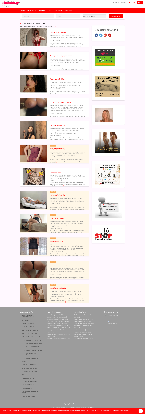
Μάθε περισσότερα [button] (122, 410)
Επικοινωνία (68, 10)
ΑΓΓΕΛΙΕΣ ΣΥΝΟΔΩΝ (57, 36)
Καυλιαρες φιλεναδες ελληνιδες (61, 102)
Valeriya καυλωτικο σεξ (58, 265)
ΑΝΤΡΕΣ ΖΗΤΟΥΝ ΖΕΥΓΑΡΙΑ (31, 330)
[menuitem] (119, 2)
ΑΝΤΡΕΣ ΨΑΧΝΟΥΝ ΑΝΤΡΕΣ (31, 333)
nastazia (52, 228)
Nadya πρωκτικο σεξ (57, 149)
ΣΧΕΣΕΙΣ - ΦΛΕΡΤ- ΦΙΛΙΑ (30, 381)
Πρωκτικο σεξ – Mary (57, 79)
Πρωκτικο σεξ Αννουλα (58, 125)
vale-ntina (53, 251)
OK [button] (140, 411)
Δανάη (52, 65)
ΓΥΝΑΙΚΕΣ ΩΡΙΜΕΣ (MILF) (66, 37)
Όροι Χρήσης (58, 10)
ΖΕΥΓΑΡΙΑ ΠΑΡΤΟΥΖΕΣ (29, 371)
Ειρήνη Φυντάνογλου (55, 180)
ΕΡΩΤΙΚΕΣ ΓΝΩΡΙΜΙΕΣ (59, 62)
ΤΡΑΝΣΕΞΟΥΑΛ (27, 388)
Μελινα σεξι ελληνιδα (57, 195)
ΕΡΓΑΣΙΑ (24, 361)
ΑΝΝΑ (76, 336)
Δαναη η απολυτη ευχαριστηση (61, 56)
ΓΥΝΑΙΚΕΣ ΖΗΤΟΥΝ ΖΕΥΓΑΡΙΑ (69, 59)
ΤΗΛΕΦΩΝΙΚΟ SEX (28, 385)
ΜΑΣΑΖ (52, 39)
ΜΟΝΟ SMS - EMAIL (28, 378)
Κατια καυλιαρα (55, 172)
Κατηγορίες (30, 10)
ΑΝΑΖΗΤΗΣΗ (116, 16)
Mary (52, 88)
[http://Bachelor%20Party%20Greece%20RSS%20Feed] (55, 26)
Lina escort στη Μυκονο (58, 32)
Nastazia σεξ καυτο (57, 218)
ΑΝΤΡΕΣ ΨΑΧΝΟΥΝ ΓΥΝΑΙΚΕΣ (32, 337)
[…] (81, 46)
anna (52, 135)
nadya (52, 156)
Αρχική (22, 10)
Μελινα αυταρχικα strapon (54, 327)
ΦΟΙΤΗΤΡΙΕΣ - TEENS (64, 112)
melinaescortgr (54, 205)
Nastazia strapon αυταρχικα (55, 338)
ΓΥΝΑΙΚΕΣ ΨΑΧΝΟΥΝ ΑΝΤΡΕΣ (64, 84)
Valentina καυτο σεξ (57, 242)
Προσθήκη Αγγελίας (120, 2)
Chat (50, 10)
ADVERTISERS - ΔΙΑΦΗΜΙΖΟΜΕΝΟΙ (28, 316)
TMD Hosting (90, 407)
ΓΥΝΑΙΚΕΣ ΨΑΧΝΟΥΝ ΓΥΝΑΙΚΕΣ (67, 60)
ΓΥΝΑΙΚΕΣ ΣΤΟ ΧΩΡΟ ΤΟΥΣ (68, 36)
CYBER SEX (25, 320)
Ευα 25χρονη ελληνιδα (58, 288)
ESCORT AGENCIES (28, 323)
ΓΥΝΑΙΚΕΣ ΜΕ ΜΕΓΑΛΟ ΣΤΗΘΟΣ (69, 152)
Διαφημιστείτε (42, 10)
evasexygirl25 (54, 296)
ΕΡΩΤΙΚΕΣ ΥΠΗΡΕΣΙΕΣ (77, 37)
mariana (52, 113)
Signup (133, 2)
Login (139, 2)
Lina (51, 40)
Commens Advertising (74, 407)
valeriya (52, 274)
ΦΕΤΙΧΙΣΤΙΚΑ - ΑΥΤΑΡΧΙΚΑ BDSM (58, 64)
